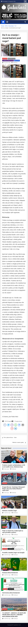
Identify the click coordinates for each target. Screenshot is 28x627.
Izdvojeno (10, 609)
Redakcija (15, 62)
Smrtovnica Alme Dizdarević (11, 593)
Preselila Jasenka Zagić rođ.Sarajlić (13, 552)
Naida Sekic (16, 60)
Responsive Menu (25, 1)
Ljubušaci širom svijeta (8, 60)
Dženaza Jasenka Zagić (9, 510)
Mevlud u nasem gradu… (18, 442)
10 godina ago (7, 62)
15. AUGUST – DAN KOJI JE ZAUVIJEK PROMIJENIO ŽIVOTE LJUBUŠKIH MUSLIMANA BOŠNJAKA (14, 614)
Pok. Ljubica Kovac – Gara (10, 437)
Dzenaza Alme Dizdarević (10, 572)
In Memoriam (11, 506)
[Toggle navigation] (7, 22)
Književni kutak (11, 58)
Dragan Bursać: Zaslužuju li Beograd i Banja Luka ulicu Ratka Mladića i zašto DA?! (13, 488)
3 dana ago (6, 469)
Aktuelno (5, 58)
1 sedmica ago (7, 512)
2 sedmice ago (7, 554)
